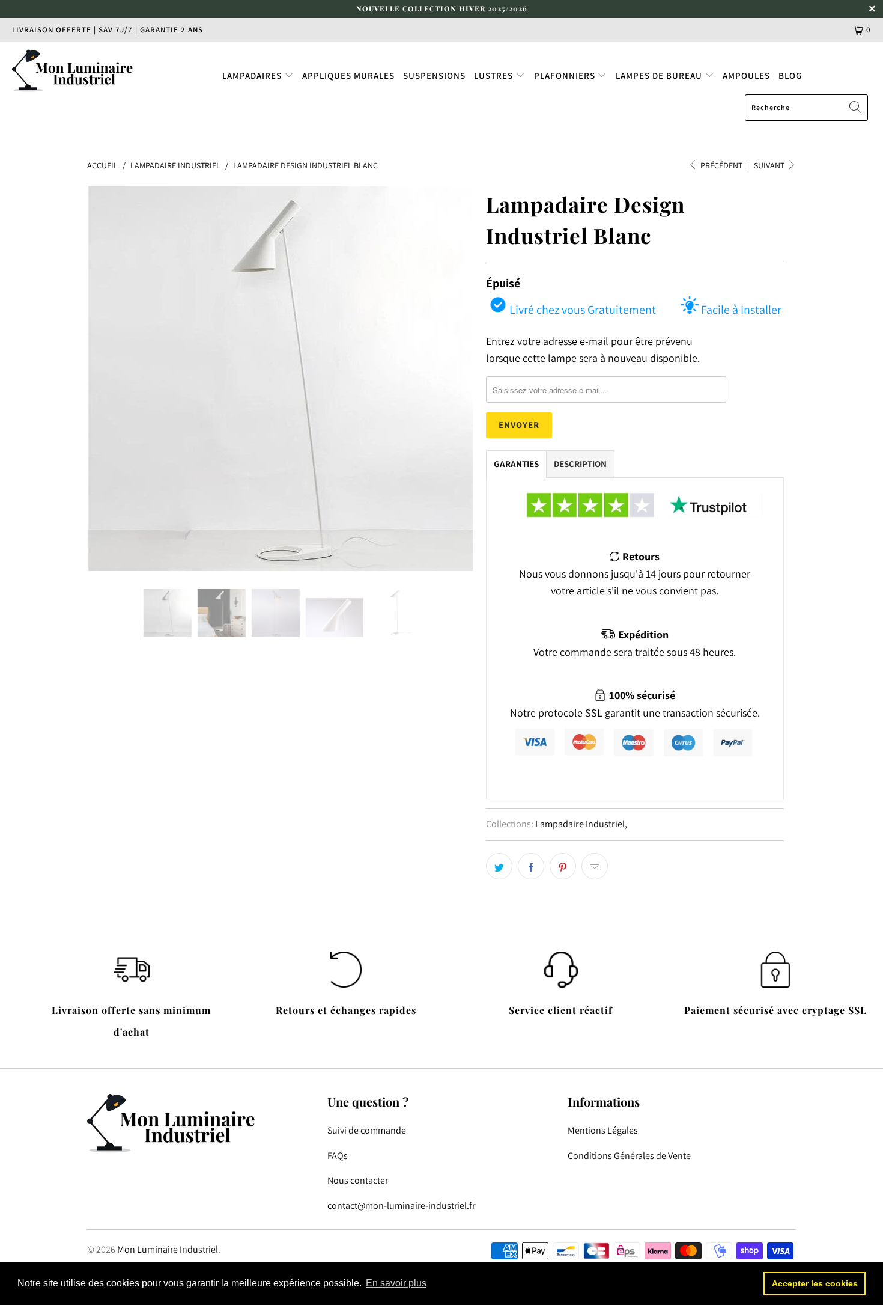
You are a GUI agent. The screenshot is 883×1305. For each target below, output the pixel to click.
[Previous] (107, 378)
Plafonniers (566, 75)
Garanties (516, 463)
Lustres (494, 75)
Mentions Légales (603, 1130)
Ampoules (746, 75)
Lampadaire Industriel (580, 823)
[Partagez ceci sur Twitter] (499, 866)
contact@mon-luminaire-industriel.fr (401, 1205)
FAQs (337, 1155)
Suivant (770, 165)
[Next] (453, 378)
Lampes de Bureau (660, 75)
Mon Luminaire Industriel (167, 1249)
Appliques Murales (348, 75)
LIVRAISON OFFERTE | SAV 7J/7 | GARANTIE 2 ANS (107, 30)
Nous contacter (357, 1180)
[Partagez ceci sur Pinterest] (563, 866)
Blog (790, 75)
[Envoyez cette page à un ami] (594, 866)
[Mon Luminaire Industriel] (76, 70)
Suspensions (434, 75)
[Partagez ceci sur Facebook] (531, 866)
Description (580, 463)
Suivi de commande (366, 1130)
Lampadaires (253, 75)
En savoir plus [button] (396, 1283)
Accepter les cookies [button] (815, 1283)
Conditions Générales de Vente (629, 1155)
